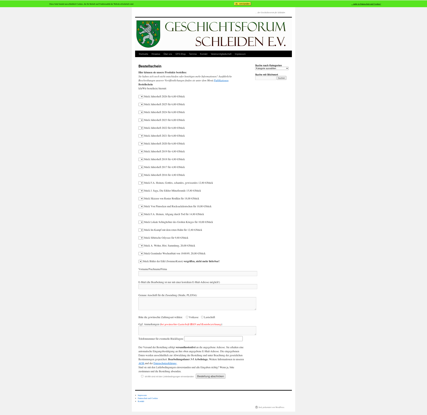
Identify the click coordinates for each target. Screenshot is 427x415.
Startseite (143, 53)
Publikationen (221, 80)
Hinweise (155, 53)
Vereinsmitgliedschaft (221, 53)
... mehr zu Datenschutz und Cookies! (366, 4)
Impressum (240, 53)
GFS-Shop (180, 53)
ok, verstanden (242, 4)
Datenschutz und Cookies (148, 398)
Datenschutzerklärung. (165, 363)
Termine (193, 53)
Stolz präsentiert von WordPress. (272, 407)
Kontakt (203, 53)
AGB (141, 363)
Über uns (167, 53)
